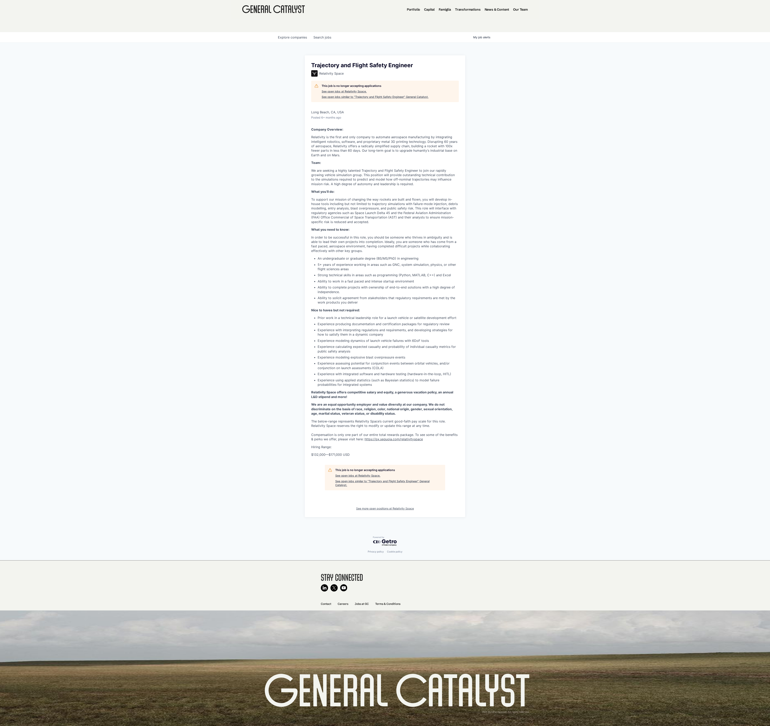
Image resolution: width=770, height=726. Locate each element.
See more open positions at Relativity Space (385, 508)
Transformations (468, 9)
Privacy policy (376, 551)
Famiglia (445, 9)
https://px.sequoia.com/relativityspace (394, 439)
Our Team (520, 9)
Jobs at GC (362, 604)
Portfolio (413, 9)
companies (292, 37)
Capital (429, 9)
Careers (343, 604)
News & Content (497, 9)
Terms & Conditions (387, 604)
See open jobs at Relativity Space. (344, 91)
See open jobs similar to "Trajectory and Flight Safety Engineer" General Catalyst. (375, 96)
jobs (322, 37)
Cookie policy (394, 551)
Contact (326, 604)
